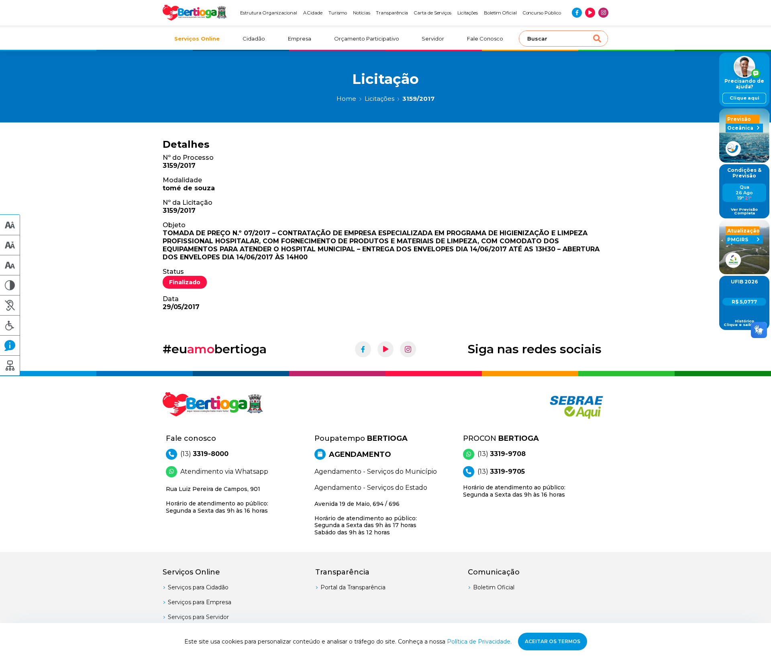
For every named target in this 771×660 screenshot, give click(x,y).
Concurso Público (542, 13)
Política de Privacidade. (479, 641)
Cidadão (254, 38)
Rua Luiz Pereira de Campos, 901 (217, 499)
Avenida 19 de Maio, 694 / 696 (365, 518)
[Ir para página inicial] (195, 12)
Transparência (392, 13)
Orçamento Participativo (366, 38)
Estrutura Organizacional (268, 13)
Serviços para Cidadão (198, 587)
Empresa (299, 38)
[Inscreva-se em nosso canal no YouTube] (590, 13)
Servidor (433, 38)
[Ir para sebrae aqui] (557, 407)
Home (346, 98)
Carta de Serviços (432, 13)
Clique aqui (744, 98)
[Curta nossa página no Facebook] (577, 13)
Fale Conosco (485, 38)
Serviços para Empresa (199, 602)
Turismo (337, 13)
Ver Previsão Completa (744, 211)
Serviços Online (197, 38)
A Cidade (313, 13)
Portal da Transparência (353, 587)
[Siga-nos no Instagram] (603, 13)
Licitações (467, 13)
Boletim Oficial (500, 13)
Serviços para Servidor (198, 617)
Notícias (361, 13)
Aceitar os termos (552, 641)
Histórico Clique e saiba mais (744, 323)
